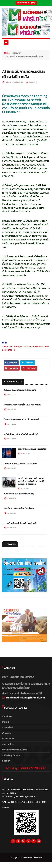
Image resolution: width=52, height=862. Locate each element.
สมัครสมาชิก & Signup (26, 2)
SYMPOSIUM (8, 738)
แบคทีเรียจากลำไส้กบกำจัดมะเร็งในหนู (19, 493)
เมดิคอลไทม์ (7, 727)
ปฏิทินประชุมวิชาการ (11, 755)
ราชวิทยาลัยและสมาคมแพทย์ (14, 749)
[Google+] (23, 842)
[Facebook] (13, 842)
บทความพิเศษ (8, 744)
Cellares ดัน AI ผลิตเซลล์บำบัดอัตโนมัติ (20, 390)
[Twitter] (18, 842)
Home (7, 52)
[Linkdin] (28, 842)
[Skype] (33, 842)
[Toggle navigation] (6, 42)
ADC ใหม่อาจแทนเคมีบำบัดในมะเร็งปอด (19, 508)
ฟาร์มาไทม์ (6, 733)
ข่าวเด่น (5, 721)
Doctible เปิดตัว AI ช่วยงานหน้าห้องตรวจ (20, 463)
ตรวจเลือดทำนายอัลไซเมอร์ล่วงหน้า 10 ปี (20, 523)
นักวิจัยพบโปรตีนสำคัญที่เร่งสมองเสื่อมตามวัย (22, 404)
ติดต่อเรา (6, 760)
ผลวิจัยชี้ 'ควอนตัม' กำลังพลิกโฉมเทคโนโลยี (21, 434)
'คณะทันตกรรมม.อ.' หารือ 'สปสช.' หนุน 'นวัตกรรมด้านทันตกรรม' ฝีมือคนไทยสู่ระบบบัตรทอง (31, 481)
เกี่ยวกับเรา (7, 716)
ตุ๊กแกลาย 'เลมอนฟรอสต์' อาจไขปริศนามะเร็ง (22, 419)
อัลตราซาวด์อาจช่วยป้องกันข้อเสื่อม (32, 449)
